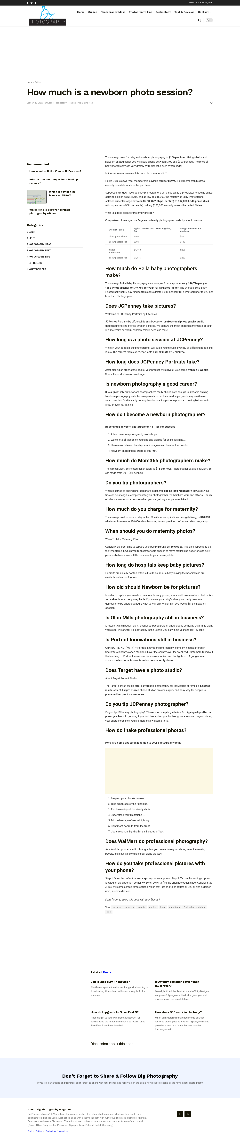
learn (163, 907)
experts (141, 907)
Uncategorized (36, 269)
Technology (163, 12)
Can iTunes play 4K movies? (110, 981)
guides (152, 907)
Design (31, 232)
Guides (92, 12)
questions (174, 907)
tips (109, 912)
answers (129, 907)
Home (81, 12)
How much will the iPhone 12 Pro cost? (55, 171)
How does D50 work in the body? (178, 1012)
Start (30, 1131)
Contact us (51, 1131)
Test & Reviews (184, 12)
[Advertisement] (120, 54)
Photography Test (39, 250)
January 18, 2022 (35, 103)
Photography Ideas (113, 12)
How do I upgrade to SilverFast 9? (115, 1012)
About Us (63, 1131)
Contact (203, 12)
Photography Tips (140, 12)
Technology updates (194, 907)
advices (117, 907)
